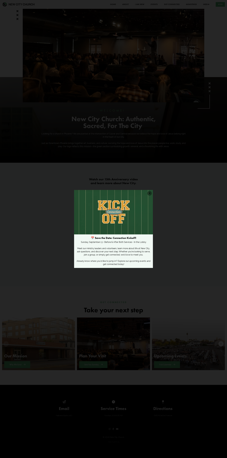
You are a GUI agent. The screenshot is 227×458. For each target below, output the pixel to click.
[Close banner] (149, 193)
